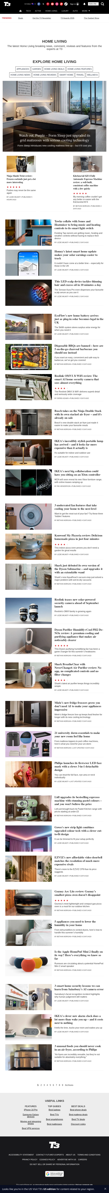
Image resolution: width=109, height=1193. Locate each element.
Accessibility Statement (21, 1155)
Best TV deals (78, 1119)
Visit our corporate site (84, 1185)
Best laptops (54, 1110)
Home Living (51, 11)
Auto (75, 11)
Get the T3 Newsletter (42, 18)
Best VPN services (31, 1128)
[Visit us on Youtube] (52, 4)
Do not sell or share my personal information (54, 1164)
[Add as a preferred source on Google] (54, 1174)
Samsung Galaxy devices (31, 1115)
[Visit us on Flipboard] (61, 4)
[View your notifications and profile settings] (84, 4)
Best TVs (54, 1114)
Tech (28, 11)
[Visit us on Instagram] (56, 4)
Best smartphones (54, 1119)
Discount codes (78, 1124)
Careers (82, 1159)
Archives (69, 1085)
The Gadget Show (91, 18)
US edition (49, 1189)
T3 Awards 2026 (67, 18)
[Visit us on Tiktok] (66, 4)
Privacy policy (29, 1159)
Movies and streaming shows (30, 1122)
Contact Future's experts (50, 1155)
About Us (70, 1155)
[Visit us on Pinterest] (47, 4)
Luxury (65, 11)
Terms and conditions (88, 1155)
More (84, 11)
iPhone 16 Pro (30, 1110)
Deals (20, 18)
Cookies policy (47, 1159)
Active (38, 11)
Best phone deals (78, 1110)
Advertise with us (66, 1159)
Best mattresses (54, 1124)
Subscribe (93, 4)
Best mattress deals (78, 1114)
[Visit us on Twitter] (43, 4)
